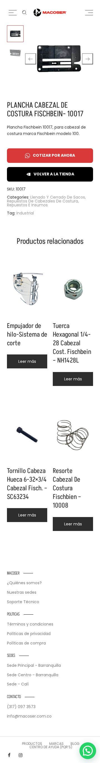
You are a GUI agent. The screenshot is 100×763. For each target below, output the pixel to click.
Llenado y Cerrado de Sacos (57, 197)
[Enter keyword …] (24, 12)
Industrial (25, 213)
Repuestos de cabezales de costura (42, 201)
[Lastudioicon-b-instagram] (20, 755)
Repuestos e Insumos (27, 205)
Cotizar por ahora (54, 155)
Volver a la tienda (54, 174)
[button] (87, 750)
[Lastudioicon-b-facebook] (9, 755)
